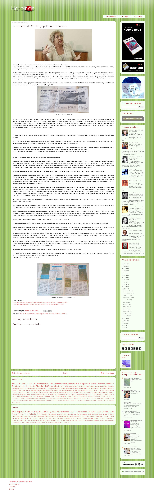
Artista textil (30, 394)
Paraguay (106, 416)
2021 (125, 275)
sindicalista (92, 388)
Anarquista (89, 390)
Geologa (30, 398)
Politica (57, 314)
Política (76, 384)
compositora (85, 384)
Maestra (82, 386)
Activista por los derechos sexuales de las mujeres (72, 398)
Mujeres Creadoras (32, 392)
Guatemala (23, 416)
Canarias (79, 418)
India (54, 414)
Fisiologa (24, 400)
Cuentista (78, 392)
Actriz (64, 384)
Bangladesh (96, 420)
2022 (125, 273)
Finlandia (32, 414)
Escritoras (19, 400)
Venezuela (87, 414)
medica (14, 388)
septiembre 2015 (127, 297)
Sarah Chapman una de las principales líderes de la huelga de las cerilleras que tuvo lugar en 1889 (136, 195)
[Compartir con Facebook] (49, 311)
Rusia (112, 412)
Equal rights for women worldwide (133, 420)
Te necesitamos (14, 484)
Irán (64, 414)
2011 (125, 325)
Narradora (42, 392)
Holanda (50, 414)
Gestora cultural (37, 398)
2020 (125, 277)
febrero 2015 (126, 313)
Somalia (18, 420)
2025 (125, 266)
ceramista (20, 392)
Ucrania (99, 416)
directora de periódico (84, 400)
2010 (125, 327)
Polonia (21, 414)
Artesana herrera (91, 398)
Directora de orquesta (41, 394)
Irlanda (65, 416)
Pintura (95, 390)
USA (14, 411)
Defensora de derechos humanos (28, 388)
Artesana (57, 394)
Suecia (14, 414)
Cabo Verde (102, 418)
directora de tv (93, 400)
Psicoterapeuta (21, 394)
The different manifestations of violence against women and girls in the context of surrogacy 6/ (136, 425)
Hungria (25, 418)
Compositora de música (108, 396)
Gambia (80, 420)
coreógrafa (57, 390)
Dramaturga (84, 388)
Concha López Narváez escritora (135, 231)
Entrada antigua (107, 373)
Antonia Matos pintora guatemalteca (135, 181)
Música (104, 386)
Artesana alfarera (79, 396)
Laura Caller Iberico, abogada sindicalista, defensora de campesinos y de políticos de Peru (136, 245)
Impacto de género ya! (130, 433)
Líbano (37, 420)
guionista (51, 388)
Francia (66, 412)
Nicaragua (15, 416)
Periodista (49, 384)
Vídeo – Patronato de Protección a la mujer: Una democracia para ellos (132, 414)
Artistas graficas (100, 398)
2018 (125, 282)
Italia (88, 412)
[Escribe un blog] (45, 311)
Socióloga (64, 314)
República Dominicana (41, 416)
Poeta (25, 383)
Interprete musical (47, 398)
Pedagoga (63, 388)
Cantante (58, 384)
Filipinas (84, 418)
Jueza (25, 392)
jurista (45, 390)
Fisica (13, 396)
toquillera (17, 402)
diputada (83, 394)
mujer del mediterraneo (130, 390)
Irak (69, 418)
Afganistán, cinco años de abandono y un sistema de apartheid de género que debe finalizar (133, 405)
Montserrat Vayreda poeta (136, 207)
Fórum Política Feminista (130, 411)
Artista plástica (31, 390)
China (70, 416)
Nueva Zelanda (58, 418)
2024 (125, 268)
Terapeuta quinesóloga (39, 400)
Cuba (39, 414)
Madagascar (60, 422)
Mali (41, 420)
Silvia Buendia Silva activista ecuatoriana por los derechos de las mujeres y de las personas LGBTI (136, 145)
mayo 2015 (126, 306)
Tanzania (62, 420)
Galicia (100, 414)
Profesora (110, 384)
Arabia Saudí (94, 418)
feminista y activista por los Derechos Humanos (100, 394)
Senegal (65, 418)
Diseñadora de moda (18, 398)
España (20, 411)
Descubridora (64, 394)
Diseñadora (103, 388)
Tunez (89, 418)
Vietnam (90, 420)
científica (50, 390)
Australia (30, 416)
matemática (66, 390)
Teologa (46, 396)
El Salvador (76, 416)
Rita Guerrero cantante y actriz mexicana (135, 218)
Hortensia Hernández (31, 311)
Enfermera (21, 390)
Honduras (111, 414)
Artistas (86, 396)
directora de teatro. (57, 400)
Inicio (65, 373)
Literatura (94, 392)
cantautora (51, 394)
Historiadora (90, 386)
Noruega (95, 414)
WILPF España (127, 402)
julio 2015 (125, 302)
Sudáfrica (59, 416)
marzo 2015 (126, 311)
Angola (72, 420)
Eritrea (27, 422)
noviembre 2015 (127, 293)
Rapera (41, 396)
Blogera (36, 396)
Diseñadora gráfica (74, 394)
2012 (125, 323)
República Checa (43, 418)
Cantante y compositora (94, 396)
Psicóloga (76, 388)
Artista (70, 384)
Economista (81, 390)
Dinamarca (52, 416)
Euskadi (108, 418)
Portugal (76, 414)
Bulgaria (51, 418)
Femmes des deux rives (130, 447)
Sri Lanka (73, 418)
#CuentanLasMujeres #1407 (136, 380)
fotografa (63, 396)
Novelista (102, 384)
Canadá (44, 414)
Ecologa (26, 398)
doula (99, 400)
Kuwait (55, 422)
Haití (47, 422)
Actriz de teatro (70, 392)
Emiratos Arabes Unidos (18, 422)
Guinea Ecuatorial (40, 422)
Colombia (105, 412)
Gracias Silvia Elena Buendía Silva (135, 392)
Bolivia (105, 414)
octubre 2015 (126, 295)
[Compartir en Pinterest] (51, 311)
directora (53, 392)
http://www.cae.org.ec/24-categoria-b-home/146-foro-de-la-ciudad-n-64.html (38, 304)
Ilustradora (43, 388)
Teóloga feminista (54, 396)
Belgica (30, 418)
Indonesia (85, 420)
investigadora (74, 386)
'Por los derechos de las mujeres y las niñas (33, 314)
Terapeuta (30, 400)
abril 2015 (126, 309)
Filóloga (14, 394)
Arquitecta (98, 386)
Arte (98, 388)
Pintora (32, 383)
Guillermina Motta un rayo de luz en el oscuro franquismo (136, 158)
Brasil (83, 412)
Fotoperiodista (20, 396)
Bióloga (47, 392)
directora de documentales (70, 400)
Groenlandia (32, 422)
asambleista (49, 400)
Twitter (11, 489)
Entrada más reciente (21, 373)
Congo (76, 420)
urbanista (111, 392)
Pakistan (53, 420)
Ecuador (51, 314)
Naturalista (100, 392)
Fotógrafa (49, 386)
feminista (41, 384)
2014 (125, 318)
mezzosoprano (60, 392)
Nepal (14, 420)
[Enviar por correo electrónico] (44, 311)
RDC (65, 422)
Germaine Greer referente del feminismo (136, 130)
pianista (31, 386)
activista (94, 384)
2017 (125, 284)
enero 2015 (126, 316)
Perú (26, 414)
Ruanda (68, 422)
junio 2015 (126, 304)
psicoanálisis (70, 396)
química (57, 388)
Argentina (53, 412)
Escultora (16, 386)
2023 (125, 270)
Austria (94, 412)
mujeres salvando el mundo (131, 378)
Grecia (82, 416)
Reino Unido (41, 411)
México (60, 412)
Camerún (111, 420)
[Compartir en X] (47, 311)
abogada (24, 386)
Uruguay (60, 414)
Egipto (87, 416)
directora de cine (61, 386)
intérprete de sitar (106, 400)
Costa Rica (69, 414)
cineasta (39, 390)
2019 (125, 280)
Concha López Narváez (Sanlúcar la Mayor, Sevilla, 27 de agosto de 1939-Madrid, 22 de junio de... (133, 93)
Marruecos (93, 416)
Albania (68, 420)
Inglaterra (35, 418)
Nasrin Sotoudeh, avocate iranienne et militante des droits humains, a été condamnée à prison (135, 451)
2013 (125, 321)
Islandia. (32, 420)
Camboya (106, 420)
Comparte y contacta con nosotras (20, 482)
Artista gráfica (29, 396)
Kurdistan (50, 422)
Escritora (16, 383)
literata (106, 392)
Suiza (99, 412)
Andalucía (18, 418)
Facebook (12, 487)
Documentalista (86, 392)
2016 (125, 286)
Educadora (40, 386)
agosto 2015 (126, 300)
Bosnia (102, 420)
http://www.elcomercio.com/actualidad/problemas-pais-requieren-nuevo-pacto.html (40, 302)
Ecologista (73, 390)
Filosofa (14, 390)
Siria (58, 420)
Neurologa (55, 398)
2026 (125, 264)
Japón (82, 414)
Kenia (112, 418)
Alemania (30, 411)
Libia (28, 420)
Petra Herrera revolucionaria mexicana (135, 169)
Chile (79, 412)
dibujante (111, 388)
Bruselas (23, 420)
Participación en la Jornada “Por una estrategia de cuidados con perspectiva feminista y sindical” (136, 438)
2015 (125, 289)
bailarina (70, 388)
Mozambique (47, 420)
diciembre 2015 (127, 291)
